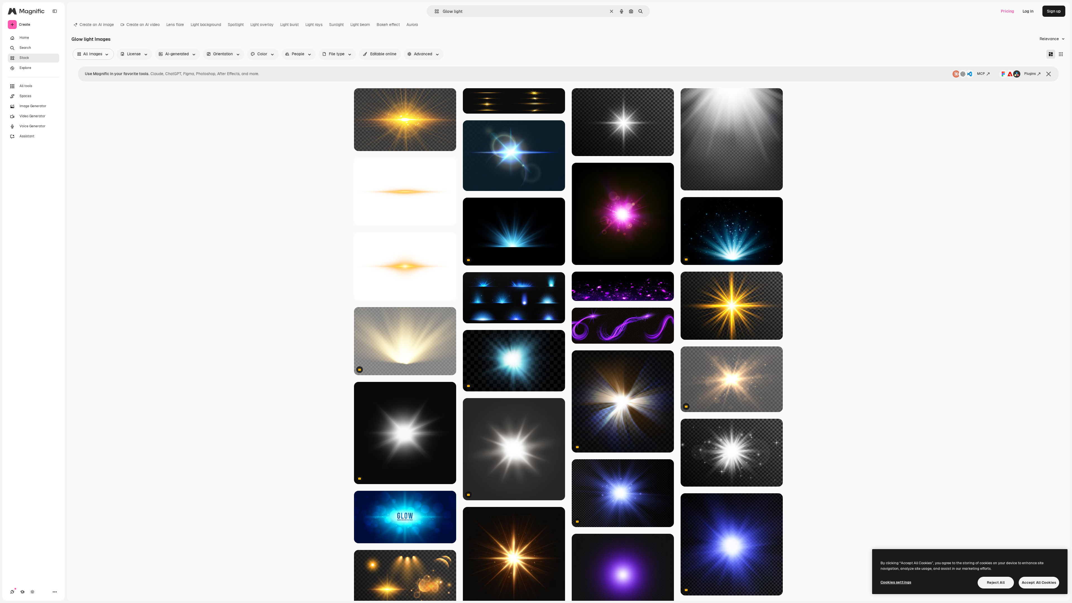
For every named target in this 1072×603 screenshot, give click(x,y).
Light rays (313, 24)
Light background (206, 24)
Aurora (412, 24)
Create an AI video (143, 24)
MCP (981, 73)
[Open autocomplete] (434, 11)
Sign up (1054, 11)
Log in (1028, 11)
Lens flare (175, 24)
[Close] (1048, 74)
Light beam (360, 24)
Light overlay (262, 24)
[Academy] (22, 591)
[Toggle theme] (32, 591)
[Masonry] (1050, 54)
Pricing (1007, 11)
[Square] (1060, 54)
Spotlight (236, 24)
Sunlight (336, 24)
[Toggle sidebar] (54, 11)
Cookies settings (895, 582)
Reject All (996, 582)
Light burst (289, 24)
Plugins (1030, 73)
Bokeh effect (388, 24)
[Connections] (12, 591)
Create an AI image (97, 24)
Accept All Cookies (1039, 582)
